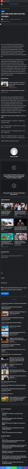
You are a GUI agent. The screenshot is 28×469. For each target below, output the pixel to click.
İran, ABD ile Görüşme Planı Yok (8, 381)
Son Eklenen (14, 299)
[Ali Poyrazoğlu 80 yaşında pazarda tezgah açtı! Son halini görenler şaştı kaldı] (21, 222)
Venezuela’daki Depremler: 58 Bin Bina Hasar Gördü (17, 333)
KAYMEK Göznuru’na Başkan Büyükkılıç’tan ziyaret (13, 90)
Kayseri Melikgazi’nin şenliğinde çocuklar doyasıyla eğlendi (6, 212)
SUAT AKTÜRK (6, 19)
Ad (2, 273)
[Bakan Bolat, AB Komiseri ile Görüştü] (5, 366)
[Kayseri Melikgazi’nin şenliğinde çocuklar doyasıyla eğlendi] (7, 206)
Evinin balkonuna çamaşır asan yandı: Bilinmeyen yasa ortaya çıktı (18, 370)
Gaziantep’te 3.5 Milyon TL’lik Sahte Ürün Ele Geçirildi (14, 303)
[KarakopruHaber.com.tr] (14, 4)
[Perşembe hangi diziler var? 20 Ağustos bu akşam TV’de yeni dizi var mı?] (7, 236)
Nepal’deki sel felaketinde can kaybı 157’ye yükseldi (13, 385)
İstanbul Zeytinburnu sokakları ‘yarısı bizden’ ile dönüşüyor (20, 243)
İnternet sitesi (4, 282)
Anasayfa (4, 8)
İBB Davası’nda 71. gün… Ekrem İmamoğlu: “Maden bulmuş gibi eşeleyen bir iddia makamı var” (17, 359)
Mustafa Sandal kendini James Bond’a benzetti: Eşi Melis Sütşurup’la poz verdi (20, 213)
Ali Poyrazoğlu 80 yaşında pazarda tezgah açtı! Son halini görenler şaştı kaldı (21, 228)
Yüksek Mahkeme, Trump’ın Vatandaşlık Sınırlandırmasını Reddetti (10, 345)
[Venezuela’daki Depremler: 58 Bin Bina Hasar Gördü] (5, 334)
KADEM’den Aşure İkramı (7, 393)
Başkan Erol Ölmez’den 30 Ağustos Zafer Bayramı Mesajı (14, 1)
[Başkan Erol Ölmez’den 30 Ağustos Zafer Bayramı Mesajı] (5, 313)
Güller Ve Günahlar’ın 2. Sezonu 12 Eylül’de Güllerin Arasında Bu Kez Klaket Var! (17, 84)
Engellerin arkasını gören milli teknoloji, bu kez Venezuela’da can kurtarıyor (18, 340)
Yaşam (8, 8)
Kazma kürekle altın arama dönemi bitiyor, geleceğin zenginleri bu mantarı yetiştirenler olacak (18, 399)
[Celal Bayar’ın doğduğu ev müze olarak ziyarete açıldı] (7, 222)
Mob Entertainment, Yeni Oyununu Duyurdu (11, 354)
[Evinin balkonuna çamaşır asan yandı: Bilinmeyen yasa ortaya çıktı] (5, 371)
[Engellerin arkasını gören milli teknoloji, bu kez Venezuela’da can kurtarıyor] (5, 340)
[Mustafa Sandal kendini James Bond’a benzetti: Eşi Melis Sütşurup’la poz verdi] (21, 206)
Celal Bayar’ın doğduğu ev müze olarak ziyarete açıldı (7, 228)
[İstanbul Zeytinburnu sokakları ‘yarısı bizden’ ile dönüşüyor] (21, 236)
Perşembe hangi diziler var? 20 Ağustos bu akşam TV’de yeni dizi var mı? (7, 243)
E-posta (3, 277)
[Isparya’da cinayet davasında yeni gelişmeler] (5, 377)
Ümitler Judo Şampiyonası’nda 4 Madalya (11, 322)
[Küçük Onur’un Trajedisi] (5, 328)
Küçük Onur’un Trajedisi (15, 326)
